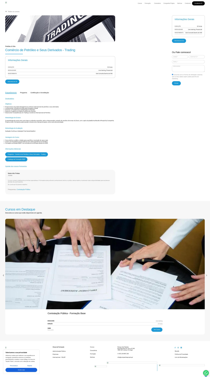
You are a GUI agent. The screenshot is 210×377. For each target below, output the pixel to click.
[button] (26, 154)
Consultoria (157, 3)
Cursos (140, 3)
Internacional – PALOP (59, 357)
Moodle (177, 351)
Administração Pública (59, 351)
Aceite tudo (21, 370)
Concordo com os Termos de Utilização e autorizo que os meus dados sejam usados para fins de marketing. (187, 76)
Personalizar (14, 365)
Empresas (55, 354)
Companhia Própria (168, 3)
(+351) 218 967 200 (123, 353)
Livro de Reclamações (181, 357)
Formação (148, 3)
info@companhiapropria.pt (125, 357)
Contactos (188, 3)
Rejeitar (29, 365)
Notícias (179, 3)
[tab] (11, 93)
